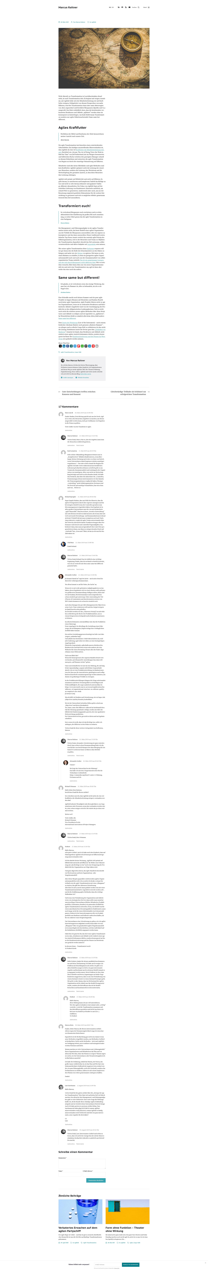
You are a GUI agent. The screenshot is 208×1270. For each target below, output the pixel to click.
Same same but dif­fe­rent (67, 318)
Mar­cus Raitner (65, 223)
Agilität (93, 22)
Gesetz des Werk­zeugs (70, 323)
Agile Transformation (67, 352)
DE (110, 7)
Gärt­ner (80, 253)
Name (60, 1171)
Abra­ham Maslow (65, 292)
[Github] (122, 7)
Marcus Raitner (68, 7)
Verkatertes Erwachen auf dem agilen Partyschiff (77, 1229)
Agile (131, 1242)
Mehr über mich (85, 374)
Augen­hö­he (91, 244)
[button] (135, 7)
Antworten (68, 430)
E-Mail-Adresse (88, 1171)
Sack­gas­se (90, 248)
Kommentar (62, 1158)
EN (113, 7)
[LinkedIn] (118, 7)
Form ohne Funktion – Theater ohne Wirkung (125, 1229)
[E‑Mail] (129, 7)
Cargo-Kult (78, 352)
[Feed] (126, 7)
